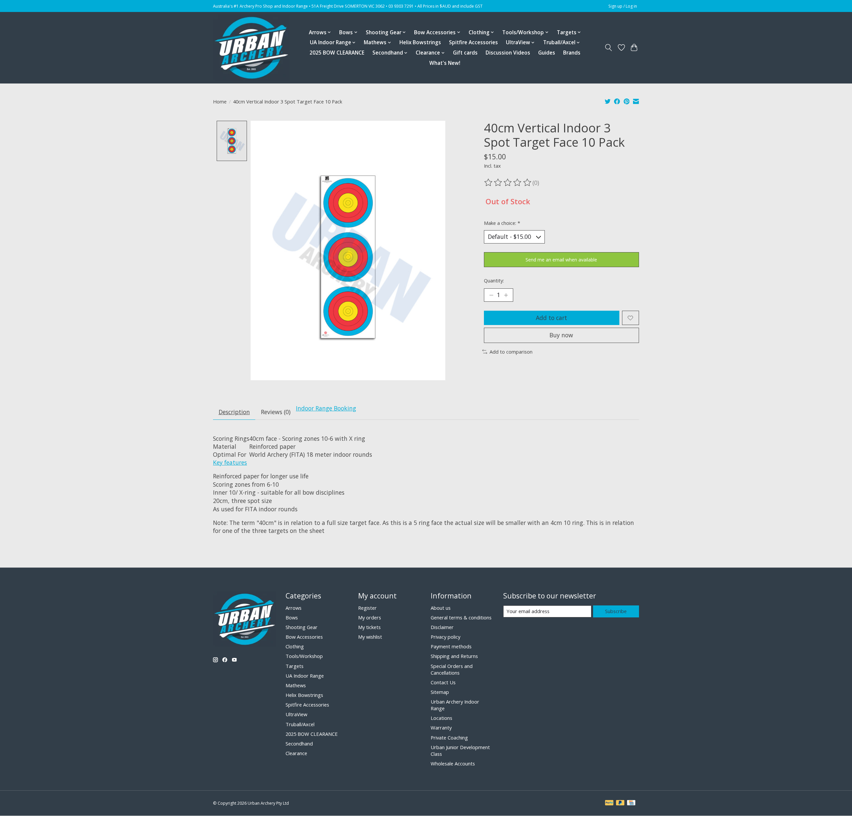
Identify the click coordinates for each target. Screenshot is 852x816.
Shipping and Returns (454, 656)
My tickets (369, 627)
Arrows (294, 607)
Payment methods (451, 646)
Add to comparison (511, 351)
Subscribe (616, 611)
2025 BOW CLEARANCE (337, 52)
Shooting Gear (302, 627)
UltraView (296, 714)
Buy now (561, 335)
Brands (571, 52)
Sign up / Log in (622, 6)
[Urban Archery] (251, 47)
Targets (295, 666)
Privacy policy (445, 636)
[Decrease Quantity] (491, 295)
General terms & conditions (461, 617)
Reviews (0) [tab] (276, 412)
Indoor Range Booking (326, 408)
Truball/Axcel (300, 724)
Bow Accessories (304, 636)
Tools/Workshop (304, 656)
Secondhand (299, 743)
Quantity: (494, 280)
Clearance (296, 753)
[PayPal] (609, 803)
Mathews (296, 685)
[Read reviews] (508, 182)
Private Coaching (449, 737)
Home (220, 101)
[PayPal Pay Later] (620, 803)
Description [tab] (234, 412)
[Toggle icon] (608, 48)
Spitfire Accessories (473, 42)
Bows (292, 617)
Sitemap (440, 692)
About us (441, 607)
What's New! (444, 63)
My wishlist (370, 636)
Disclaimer (442, 627)
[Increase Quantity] (506, 295)
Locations (441, 718)
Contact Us (443, 682)
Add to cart (551, 318)
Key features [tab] (230, 462)
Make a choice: (502, 223)
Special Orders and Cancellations (452, 669)
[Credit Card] (631, 803)
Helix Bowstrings (420, 42)
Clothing (295, 646)
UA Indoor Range (305, 675)
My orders (369, 617)
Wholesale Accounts (453, 763)
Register (367, 607)
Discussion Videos (508, 52)
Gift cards (465, 52)
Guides (546, 52)
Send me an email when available (561, 259)
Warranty (441, 727)
